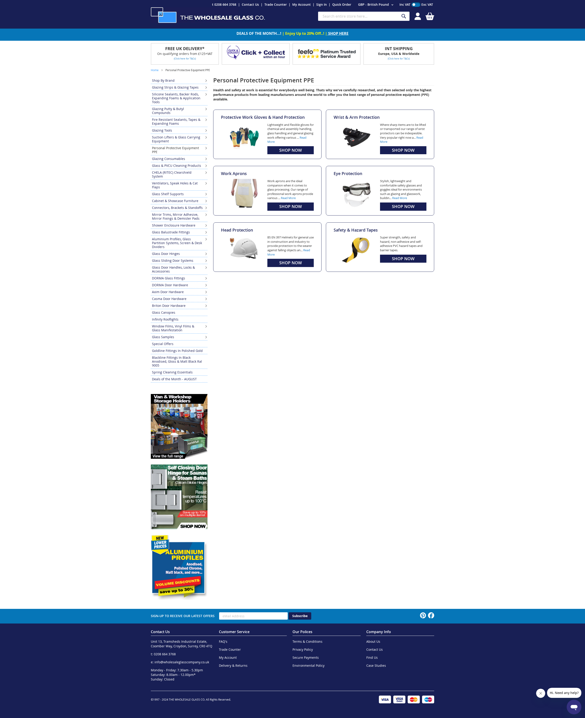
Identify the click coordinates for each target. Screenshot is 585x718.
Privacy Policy (302, 649)
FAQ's (223, 641)
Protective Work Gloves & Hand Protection (263, 117)
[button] (376, 4)
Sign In (321, 4)
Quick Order (341, 4)
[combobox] (364, 16)
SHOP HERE (337, 33)
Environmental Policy (308, 665)
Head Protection (237, 230)
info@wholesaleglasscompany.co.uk (181, 662)
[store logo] (208, 15)
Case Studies (376, 665)
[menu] (179, 230)
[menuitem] (179, 80)
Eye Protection (348, 173)
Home (155, 70)
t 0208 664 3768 (224, 4)
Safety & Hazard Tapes (356, 230)
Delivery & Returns (233, 665)
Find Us (372, 657)
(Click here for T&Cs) (185, 58)
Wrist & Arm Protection (357, 117)
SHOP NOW (290, 150)
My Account (301, 4)
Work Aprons (234, 173)
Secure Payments (305, 657)
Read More (288, 198)
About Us (373, 641)
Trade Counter (275, 4)
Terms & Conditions (307, 641)
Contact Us (250, 4)
